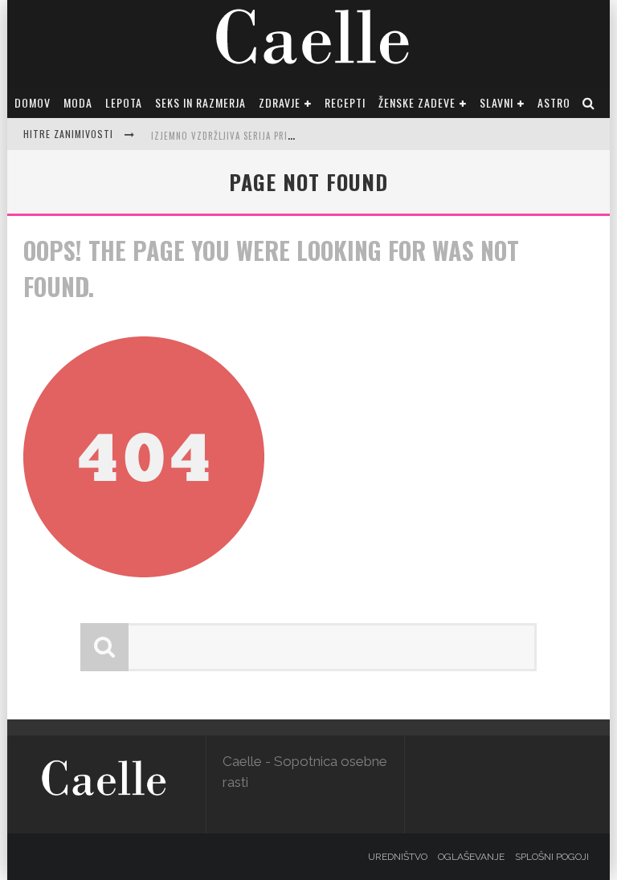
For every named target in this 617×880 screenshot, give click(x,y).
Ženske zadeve (417, 102)
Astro (553, 102)
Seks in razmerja (200, 102)
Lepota (123, 102)
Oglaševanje (471, 856)
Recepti (345, 102)
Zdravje (279, 102)
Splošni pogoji (552, 856)
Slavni (496, 102)
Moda (77, 102)
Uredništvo (397, 856)
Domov (32, 102)
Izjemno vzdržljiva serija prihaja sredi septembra (268, 135)
